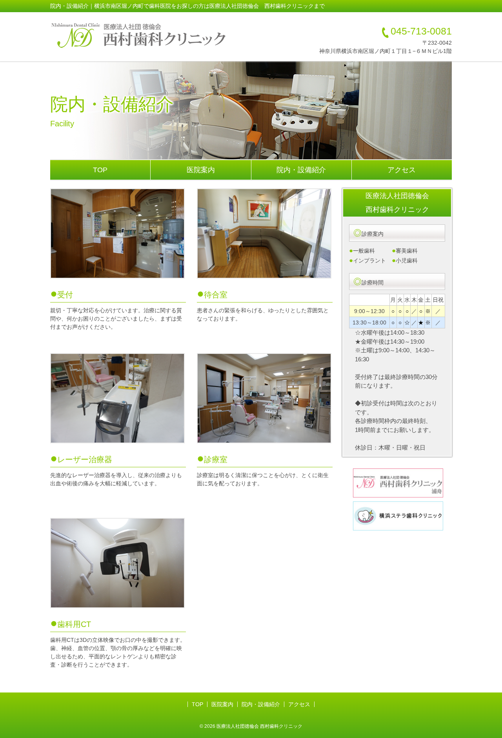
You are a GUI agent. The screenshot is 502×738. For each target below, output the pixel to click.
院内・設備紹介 (301, 170)
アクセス (401, 170)
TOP (100, 170)
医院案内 (201, 170)
